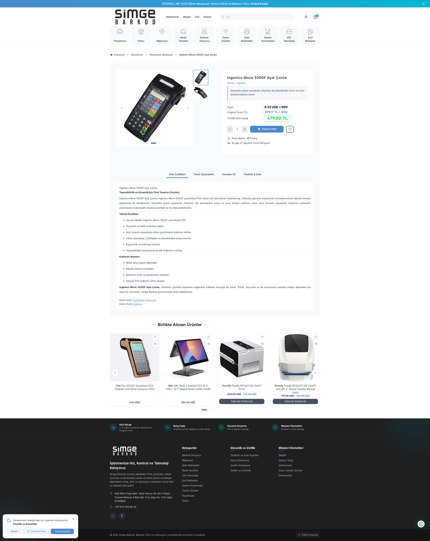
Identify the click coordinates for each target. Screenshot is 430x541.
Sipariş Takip (286, 460)
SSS (197, 16)
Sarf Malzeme (190, 480)
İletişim (207, 16)
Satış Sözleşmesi (240, 460)
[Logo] (125, 451)
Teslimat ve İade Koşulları (245, 455)
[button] (153, 143)
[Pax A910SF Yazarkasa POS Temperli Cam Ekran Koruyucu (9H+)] (134, 357)
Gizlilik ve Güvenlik (25, 523)
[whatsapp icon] (421, 524)
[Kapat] (73, 519)
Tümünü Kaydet (62, 531)
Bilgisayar (187, 460)
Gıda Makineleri (190, 465)
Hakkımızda (172, 16)
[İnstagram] (113, 516)
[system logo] (136, 17)
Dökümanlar (285, 475)
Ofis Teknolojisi (190, 475)
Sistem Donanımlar (192, 485)
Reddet (14, 531)
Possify (226, 385)
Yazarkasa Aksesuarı (144, 300)
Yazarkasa (188, 495)
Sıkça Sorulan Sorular (291, 470)
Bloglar (187, 16)
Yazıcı (185, 500)
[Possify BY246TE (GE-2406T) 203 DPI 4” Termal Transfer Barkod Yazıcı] (295, 357)
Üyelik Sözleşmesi (240, 465)
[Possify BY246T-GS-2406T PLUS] (241, 357)
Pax (118, 385)
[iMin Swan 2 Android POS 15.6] (188, 357)
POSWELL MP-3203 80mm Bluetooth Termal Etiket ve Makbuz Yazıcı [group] (215, 3)
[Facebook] (122, 516)
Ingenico (241, 83)
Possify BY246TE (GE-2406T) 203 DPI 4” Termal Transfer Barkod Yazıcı (296, 389)
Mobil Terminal (190, 470)
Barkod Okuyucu (191, 455)
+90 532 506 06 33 (125, 506)
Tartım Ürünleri (190, 490)
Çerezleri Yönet (38, 531)
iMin (170, 385)
